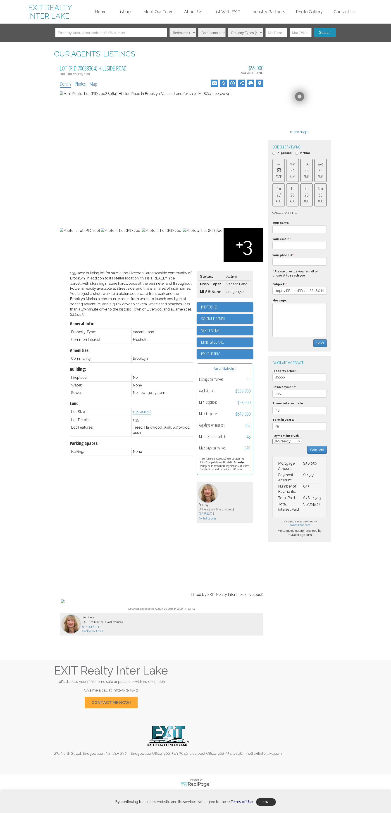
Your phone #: (283, 255)
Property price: (284, 371)
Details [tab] (65, 83)
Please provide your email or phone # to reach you (295, 273)
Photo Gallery (309, 11)
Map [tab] (93, 83)
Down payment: (284, 387)
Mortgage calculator (227, 342)
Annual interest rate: (288, 403)
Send (320, 343)
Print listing (210, 354)
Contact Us (344, 11)
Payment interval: (285, 435)
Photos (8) (209, 307)
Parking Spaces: (84, 443)
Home (101, 11)
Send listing (210, 330)
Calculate (317, 450)
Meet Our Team (158, 11)
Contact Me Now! (111, 702)
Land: (75, 403)
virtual (305, 153)
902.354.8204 (206, 514)
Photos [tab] (80, 83)
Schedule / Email (213, 318)
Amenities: (80, 350)
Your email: (280, 239)
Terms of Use (242, 802)
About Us (193, 11)
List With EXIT (227, 11)
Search (325, 32)
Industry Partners (268, 11)
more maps (299, 132)
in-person (284, 153)
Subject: (278, 284)
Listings (124, 11)
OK (265, 802)
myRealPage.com (299, 525)
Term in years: (283, 419)
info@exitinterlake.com (263, 753)
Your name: (280, 222)
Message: (279, 300)
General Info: (82, 323)
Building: (78, 369)
